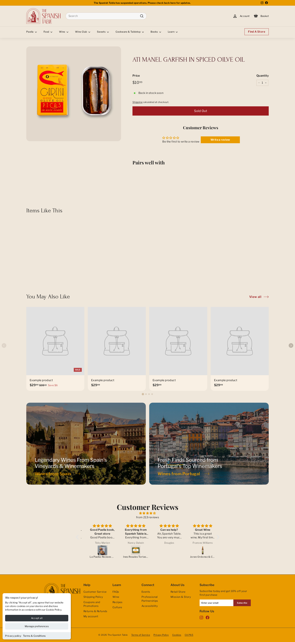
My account (90, 616)
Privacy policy (13, 635)
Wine (62, 31)
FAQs (116, 591)
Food (47, 31)
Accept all (37, 618)
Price (136, 75)
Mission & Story (181, 596)
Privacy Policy (161, 634)
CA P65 (189, 634)
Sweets (101, 31)
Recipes (118, 602)
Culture (117, 607)
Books (154, 31)
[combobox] (106, 16)
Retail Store (178, 591)
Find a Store (256, 31)
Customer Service (95, 591)
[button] (143, 394)
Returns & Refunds (95, 611)
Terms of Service (140, 634)
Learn (171, 31)
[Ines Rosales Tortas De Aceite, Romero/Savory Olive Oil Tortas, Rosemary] (131, 550)
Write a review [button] (220, 139)
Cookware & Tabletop (128, 31)
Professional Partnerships (150, 598)
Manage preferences (37, 626)
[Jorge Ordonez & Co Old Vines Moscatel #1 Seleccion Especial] (198, 550)
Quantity (262, 75)
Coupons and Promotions (91, 604)
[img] (147, 513)
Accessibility (150, 606)
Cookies (176, 634)
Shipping (137, 102)
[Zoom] (73, 93)
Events (146, 591)
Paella (30, 31)
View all (255, 297)
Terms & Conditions (34, 635)
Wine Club (81, 31)
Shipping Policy (93, 596)
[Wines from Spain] (86, 444)
